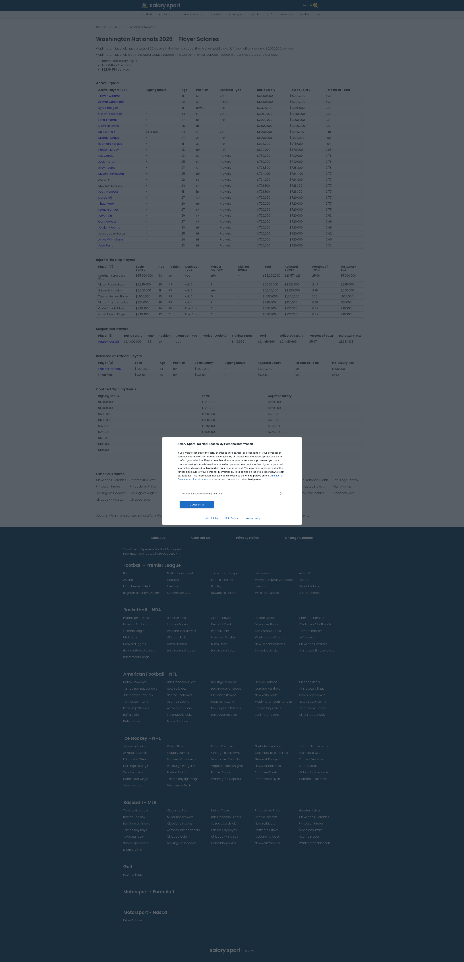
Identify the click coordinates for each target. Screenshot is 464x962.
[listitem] (232, 493)
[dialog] (232, 481)
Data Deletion (211, 518)
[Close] (294, 444)
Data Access (232, 518)
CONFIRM (197, 504)
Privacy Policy (252, 518)
